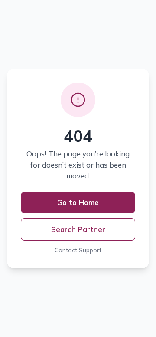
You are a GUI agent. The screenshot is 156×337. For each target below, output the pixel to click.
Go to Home (78, 202)
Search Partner (78, 229)
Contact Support (78, 250)
